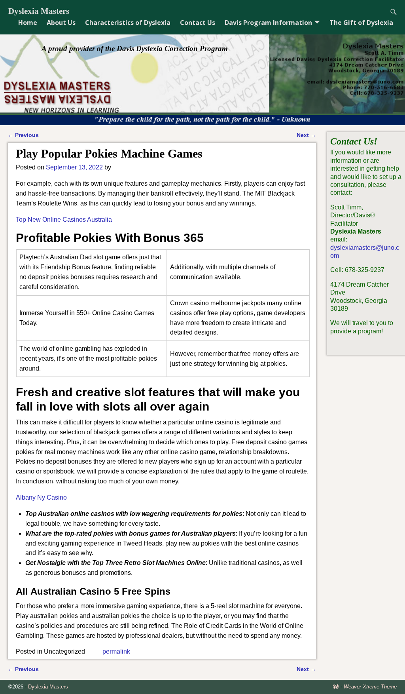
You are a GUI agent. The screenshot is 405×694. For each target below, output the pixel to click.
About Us (61, 22)
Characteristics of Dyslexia (127, 22)
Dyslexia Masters (38, 11)
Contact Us (197, 22)
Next (306, 135)
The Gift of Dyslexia (361, 22)
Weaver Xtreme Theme (370, 687)
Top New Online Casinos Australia (64, 219)
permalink (116, 651)
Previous (23, 135)
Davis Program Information (268, 22)
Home (27, 22)
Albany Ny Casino (41, 497)
